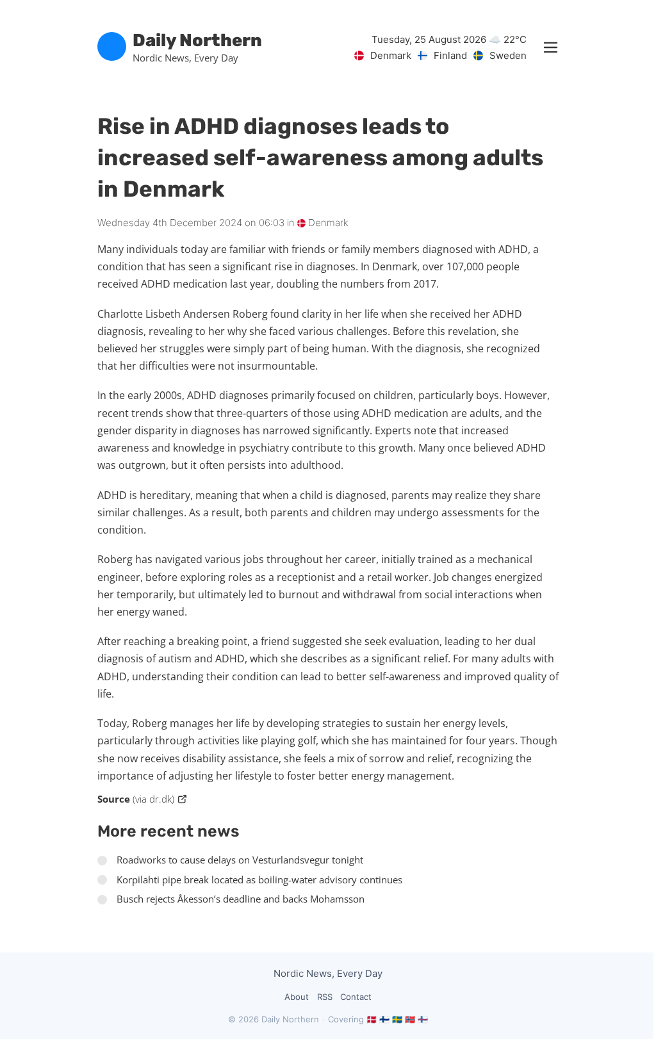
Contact (356, 997)
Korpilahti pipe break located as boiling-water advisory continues (259, 879)
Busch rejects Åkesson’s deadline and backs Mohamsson (241, 898)
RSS (324, 997)
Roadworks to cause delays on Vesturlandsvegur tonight (240, 859)
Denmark (327, 223)
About (296, 997)
